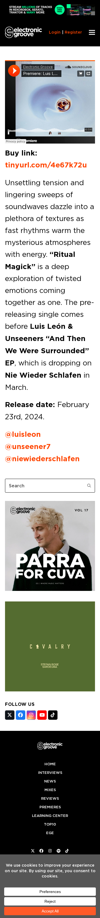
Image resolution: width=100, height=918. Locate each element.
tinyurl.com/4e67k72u (46, 165)
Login (55, 32)
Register (73, 32)
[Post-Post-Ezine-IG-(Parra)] (50, 589)
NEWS (50, 781)
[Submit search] (89, 485)
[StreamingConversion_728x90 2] (50, 13)
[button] (92, 32)
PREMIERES (50, 807)
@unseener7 (28, 446)
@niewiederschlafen (42, 458)
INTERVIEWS (50, 772)
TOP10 (50, 824)
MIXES (50, 789)
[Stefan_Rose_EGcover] (50, 690)
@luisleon (23, 434)
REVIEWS (50, 798)
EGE (50, 833)
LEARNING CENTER (50, 815)
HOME (50, 764)
